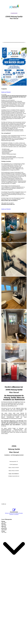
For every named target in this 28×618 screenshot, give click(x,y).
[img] (14, 6)
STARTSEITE (14, 13)
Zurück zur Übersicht (6, 92)
